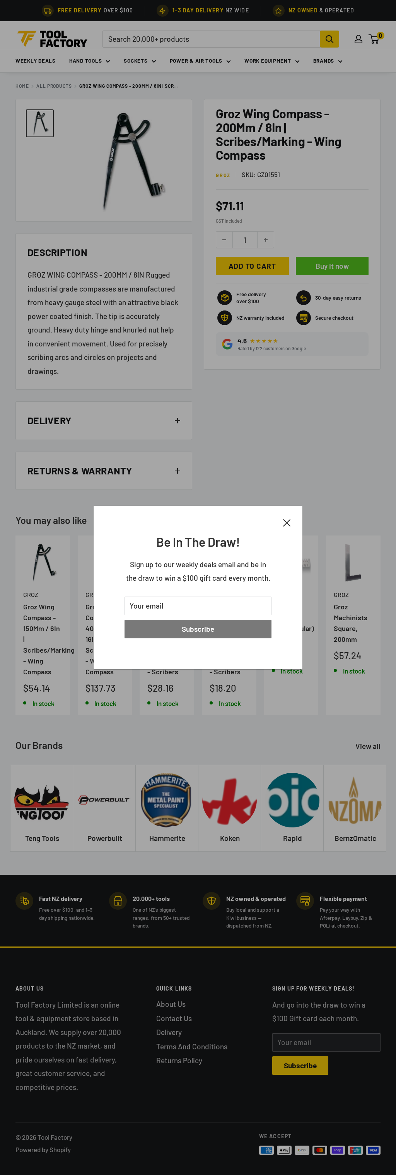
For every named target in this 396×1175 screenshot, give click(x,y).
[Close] (287, 522)
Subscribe (198, 628)
